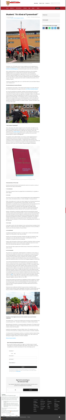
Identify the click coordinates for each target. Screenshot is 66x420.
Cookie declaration (22, 417)
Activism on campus (35, 402)
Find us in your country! (11, 338)
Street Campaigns (36, 405)
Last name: (11, 359)
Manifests (56, 409)
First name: (11, 355)
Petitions (25, 8)
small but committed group (12, 68)
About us (12, 8)
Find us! (35, 409)
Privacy (28, 417)
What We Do (42, 403)
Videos (38, 8)
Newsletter (36, 3)
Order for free (41, 3)
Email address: (12, 362)
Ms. (15, 353)
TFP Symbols (42, 406)
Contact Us (47, 3)
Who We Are (42, 401)
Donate (57, 8)
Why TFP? (42, 404)
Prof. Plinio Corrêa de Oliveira (32, 89)
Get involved (18, 8)
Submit (23, 367)
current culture (17, 131)
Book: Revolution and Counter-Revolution (56, 405)
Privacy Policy (18, 371)
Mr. (12, 353)
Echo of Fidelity (57, 401)
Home (7, 8)
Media (33, 8)
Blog (29, 8)
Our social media (42, 408)
